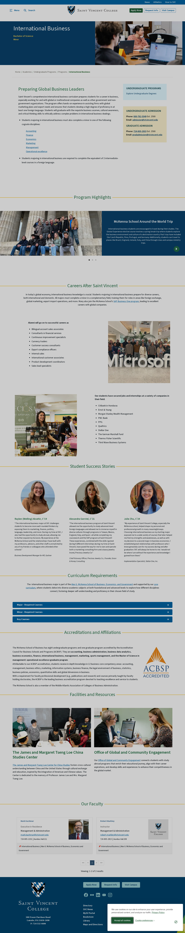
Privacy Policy (158, 912)
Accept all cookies (122, 920)
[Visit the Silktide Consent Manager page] (176, 922)
